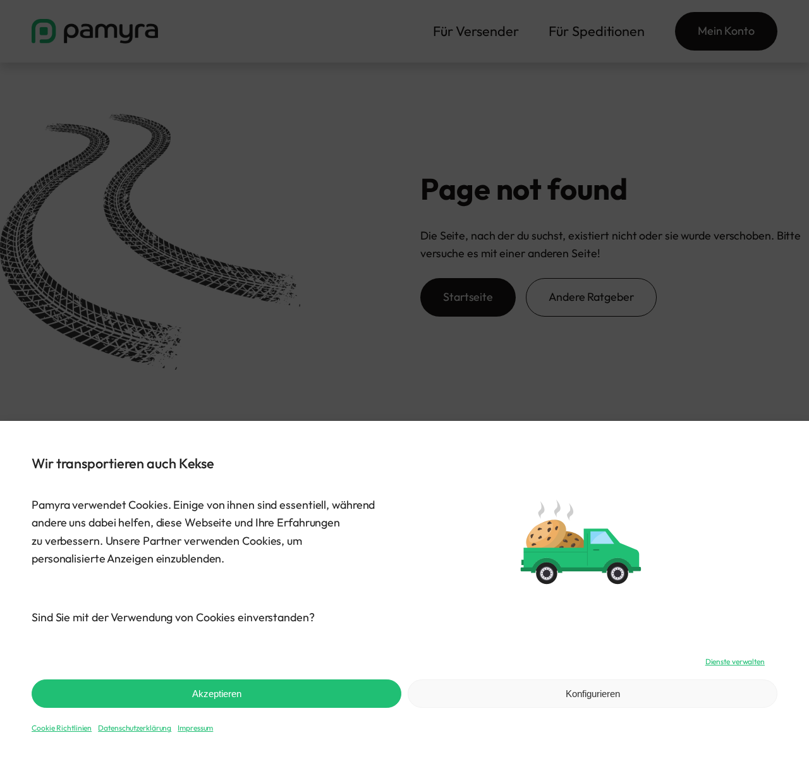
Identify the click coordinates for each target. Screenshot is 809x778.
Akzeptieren (216, 693)
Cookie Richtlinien (62, 727)
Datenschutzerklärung (134, 727)
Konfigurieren (593, 693)
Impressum (195, 727)
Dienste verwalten (735, 661)
